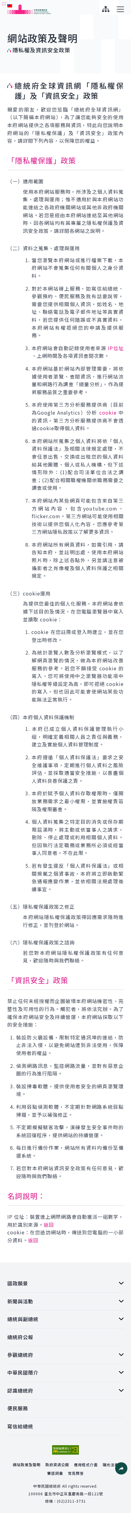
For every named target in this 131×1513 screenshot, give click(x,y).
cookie (108, 412)
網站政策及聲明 (27, 1464)
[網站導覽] (105, 9)
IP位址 (116, 348)
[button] (121, 1468)
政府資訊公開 (57, 1464)
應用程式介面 (86, 1464)
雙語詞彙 (55, 1473)
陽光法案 (111, 1464)
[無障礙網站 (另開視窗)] (65, 1450)
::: (4, 3)
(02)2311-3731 (71, 1501)
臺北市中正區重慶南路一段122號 (73, 1493)
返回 (49, 1224)
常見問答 (76, 1473)
